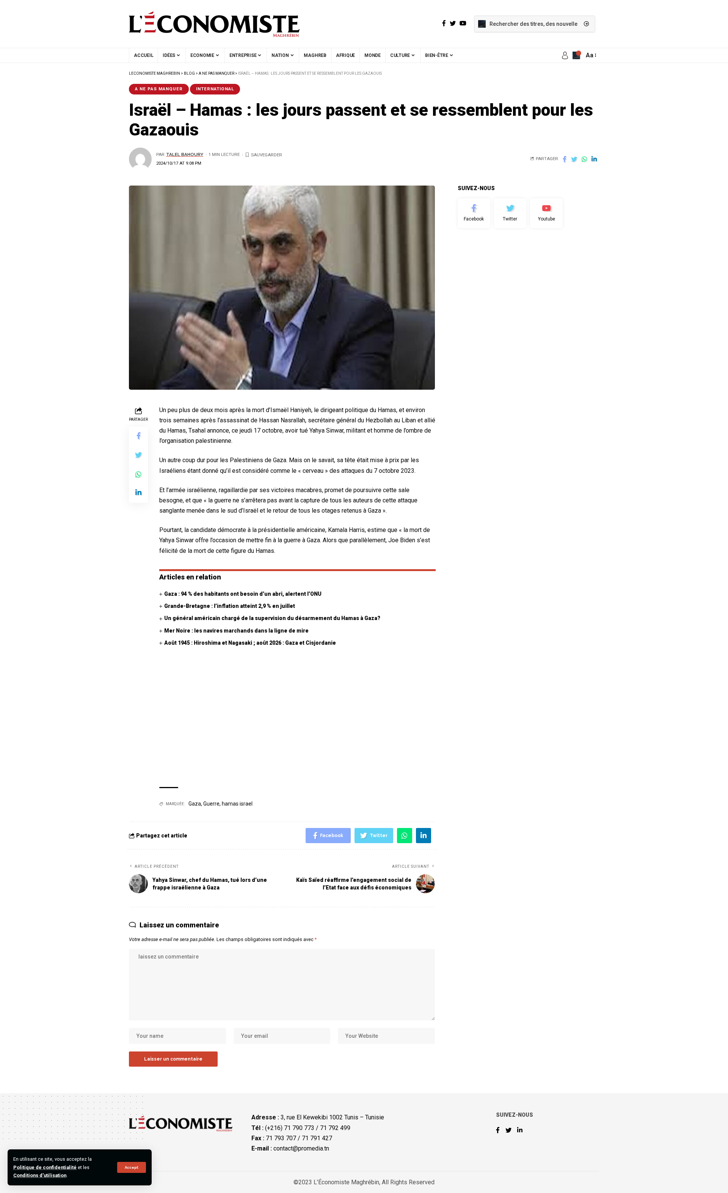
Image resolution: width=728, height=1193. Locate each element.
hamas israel (237, 804)
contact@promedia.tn (301, 1148)
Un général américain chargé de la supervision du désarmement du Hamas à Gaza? (272, 618)
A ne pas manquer (159, 88)
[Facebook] (474, 213)
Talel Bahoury (184, 154)
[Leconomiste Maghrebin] (214, 24)
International (215, 88)
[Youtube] (546, 213)
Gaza (194, 804)
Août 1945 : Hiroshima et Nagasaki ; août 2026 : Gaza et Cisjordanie (250, 643)
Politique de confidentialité (45, 1167)
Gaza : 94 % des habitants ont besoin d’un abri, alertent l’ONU (243, 594)
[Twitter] (510, 213)
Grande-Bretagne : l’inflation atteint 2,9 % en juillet (229, 606)
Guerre (211, 804)
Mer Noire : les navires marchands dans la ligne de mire (236, 631)
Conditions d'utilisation (39, 1175)
